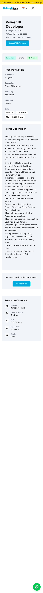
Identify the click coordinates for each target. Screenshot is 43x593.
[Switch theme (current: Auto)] (33, 8)
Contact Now (21, 284)
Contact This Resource (17, 43)
